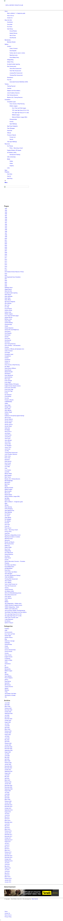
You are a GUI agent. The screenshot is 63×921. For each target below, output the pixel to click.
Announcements (8, 632)
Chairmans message (9, 641)
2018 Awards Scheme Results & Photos (14, 271)
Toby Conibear (8, 580)
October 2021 (8, 769)
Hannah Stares (8, 426)
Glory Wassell (8, 410)
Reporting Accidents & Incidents (12, 537)
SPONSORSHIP (9, 568)
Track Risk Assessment (10, 586)
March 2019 (7, 820)
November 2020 (8, 787)
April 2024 (7, 727)
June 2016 (7, 864)
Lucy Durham (8, 470)
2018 (6, 270)
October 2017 (8, 838)
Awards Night (8, 635)
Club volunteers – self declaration (13, 345)
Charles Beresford (9, 328)
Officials (7, 505)
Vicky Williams (8, 598)
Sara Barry (7, 556)
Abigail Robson (8, 289)
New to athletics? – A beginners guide (14, 501)
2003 (6, 243)
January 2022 (8, 764)
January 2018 (8, 833)
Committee (7, 352)
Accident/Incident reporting (11, 293)
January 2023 (8, 745)
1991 (6, 222)
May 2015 (7, 873)
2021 (6, 278)
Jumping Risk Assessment (11, 452)
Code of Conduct (9, 350)
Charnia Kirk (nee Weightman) (12, 329)
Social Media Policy (9, 566)
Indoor (6, 662)
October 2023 (8, 732)
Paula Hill (7, 526)
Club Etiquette (8, 333)
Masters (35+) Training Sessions (12, 479)
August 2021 (8, 773)
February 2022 (8, 762)
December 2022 (8, 747)
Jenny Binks (8, 442)
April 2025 (7, 717)
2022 (6, 280)
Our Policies (7, 514)
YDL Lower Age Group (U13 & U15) (13, 614)
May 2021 (7, 776)
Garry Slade (7, 405)
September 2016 (8, 861)
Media (6, 486)
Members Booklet (9, 487)
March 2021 (7, 780)
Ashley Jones (8, 312)
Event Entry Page (9, 389)
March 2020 (7, 799)
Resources (7, 540)
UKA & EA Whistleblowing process (13, 593)
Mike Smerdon (8, 491)
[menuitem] (32, 14)
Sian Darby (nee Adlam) (10, 565)
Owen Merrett (8, 517)
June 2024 (7, 725)
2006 (6, 249)
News (6, 503)
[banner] (16, 5)
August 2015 (8, 868)
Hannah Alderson (9, 419)
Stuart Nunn (7, 570)
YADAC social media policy (11, 608)
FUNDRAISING (8, 401)
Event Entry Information (10, 387)
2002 (6, 242)
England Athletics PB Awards (12, 384)
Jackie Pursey (8, 435)
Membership (7, 669)
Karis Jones (7, 457)
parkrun (6, 679)
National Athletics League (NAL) (12, 496)
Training (6, 587)
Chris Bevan (7, 331)
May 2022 (7, 757)
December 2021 (8, 766)
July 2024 (7, 724)
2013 (6, 261)
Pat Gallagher (8, 519)
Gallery (6, 403)
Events (6, 393)
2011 (6, 257)
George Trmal (8, 407)
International (7, 663)
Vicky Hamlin (8, 596)
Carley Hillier (8, 321)
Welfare (6, 601)
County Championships (10, 649)
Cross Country (8, 655)
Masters (7, 667)
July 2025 (7, 715)
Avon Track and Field (10, 634)
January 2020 (8, 803)
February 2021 (8, 782)
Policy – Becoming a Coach (11, 529)
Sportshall (7, 683)
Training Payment (9, 589)
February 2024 (8, 731)
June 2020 (7, 794)
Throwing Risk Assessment (11, 579)
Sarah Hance (8, 558)
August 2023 (8, 734)
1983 (6, 208)
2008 (6, 252)
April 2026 (7, 704)
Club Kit (6, 336)
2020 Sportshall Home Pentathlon (13, 277)
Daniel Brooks (8, 370)
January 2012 (8, 882)
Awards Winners (8, 317)
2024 (6, 284)
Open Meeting (8, 676)
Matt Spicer (7, 482)
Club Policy (7, 338)
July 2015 (7, 869)
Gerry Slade (7, 408)
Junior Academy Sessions (11, 454)
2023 (6, 282)
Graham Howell (8, 412)
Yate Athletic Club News (10, 693)
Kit (5, 665)
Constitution (7, 359)
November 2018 (8, 822)
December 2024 (8, 718)
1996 (6, 231)
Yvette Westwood (9, 619)
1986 (6, 214)
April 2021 (7, 778)
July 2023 (7, 736)
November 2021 (8, 768)
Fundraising (7, 658)
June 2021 (7, 775)
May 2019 (7, 817)
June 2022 (7, 755)
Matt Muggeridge (9, 480)
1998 (6, 235)
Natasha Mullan (8, 494)
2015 (6, 264)
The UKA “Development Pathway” (13, 575)
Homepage (7, 429)
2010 (6, 256)
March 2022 (7, 761)
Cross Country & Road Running (12, 364)
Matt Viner (7, 484)
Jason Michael (8, 440)
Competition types (9, 354)
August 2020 (8, 790)
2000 (6, 238)
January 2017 (8, 854)
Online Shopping (8, 508)
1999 (6, 236)
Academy (7, 628)
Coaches (7, 347)
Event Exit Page (8, 391)
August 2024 (8, 722)
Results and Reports (9, 542)
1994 (6, 228)
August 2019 (8, 812)
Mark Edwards (8, 475)
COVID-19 (7, 363)
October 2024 (8, 720)
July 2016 (7, 862)
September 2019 (8, 810)
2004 (6, 245)
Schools (7, 559)
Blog (6, 639)
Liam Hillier (7, 466)
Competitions (8, 356)
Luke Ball (7, 472)
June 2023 (7, 738)
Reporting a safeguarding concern (13, 535)
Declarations (8, 373)
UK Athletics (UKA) (9, 591)
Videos (6, 600)
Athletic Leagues (9, 314)
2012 (6, 259)
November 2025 (8, 710)
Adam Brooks (8, 294)
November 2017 (8, 836)
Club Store (7, 342)
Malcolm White (8, 473)
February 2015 (8, 878)
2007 (6, 250)
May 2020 (7, 796)
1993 (6, 226)
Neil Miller (7, 498)
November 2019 (8, 806)
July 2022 (7, 754)
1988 (6, 217)
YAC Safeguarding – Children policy (13, 603)
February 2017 (8, 852)
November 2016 (8, 857)
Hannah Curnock (9, 421)
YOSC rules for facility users (11, 617)
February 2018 (8, 831)
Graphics (7, 414)
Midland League (8, 489)
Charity (6, 326)
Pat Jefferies (8, 521)
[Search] (5, 180)
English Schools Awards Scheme (13, 386)
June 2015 (7, 871)
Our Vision (7, 515)
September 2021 (8, 771)
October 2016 (8, 859)
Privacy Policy (8, 531)
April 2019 (7, 818)
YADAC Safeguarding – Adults (12, 607)
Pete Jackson (8, 528)
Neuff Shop (7, 500)
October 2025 (8, 711)
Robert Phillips (8, 547)
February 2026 (8, 708)
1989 (6, 219)
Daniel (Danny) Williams (10, 368)
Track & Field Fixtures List (11, 584)
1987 (6, 215)
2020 (6, 275)
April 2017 (7, 848)
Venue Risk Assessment (10, 594)
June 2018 (7, 824)
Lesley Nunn (8, 465)
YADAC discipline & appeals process (13, 605)
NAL (6, 672)
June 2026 (7, 703)
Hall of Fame (8, 417)
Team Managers (8, 573)
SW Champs (8, 685)
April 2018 (7, 827)
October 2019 (8, 808)
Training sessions (9, 686)
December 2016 (8, 855)
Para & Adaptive (8, 677)
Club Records (8, 340)
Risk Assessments (9, 543)
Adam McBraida (8, 296)
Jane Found (7, 438)
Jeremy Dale (8, 444)
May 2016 (7, 866)
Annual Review (8, 308)
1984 (6, 210)
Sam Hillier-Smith (9, 552)
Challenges (7, 642)
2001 (6, 240)
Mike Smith (7, 493)
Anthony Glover (8, 310)
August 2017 (8, 841)
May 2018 (7, 826)
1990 (6, 221)
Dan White (7, 366)
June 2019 (7, 815)
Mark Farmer (8, 477)
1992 (6, 224)
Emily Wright (8, 382)
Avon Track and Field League (12, 315)
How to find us (8, 431)
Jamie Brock (8, 436)
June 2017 (7, 845)
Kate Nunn (7, 459)
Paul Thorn (7, 524)
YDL (6, 697)
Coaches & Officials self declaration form (14, 349)
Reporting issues (9, 538)
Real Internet (35, 899)
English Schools (8, 656)
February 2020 (8, 801)
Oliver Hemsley (8, 507)
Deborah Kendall (8, 372)
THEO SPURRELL (9, 577)
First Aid (7, 398)
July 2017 (7, 843)
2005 (6, 247)
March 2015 (7, 876)
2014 (6, 263)
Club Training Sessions (10, 343)
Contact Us (7, 361)
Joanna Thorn (8, 447)
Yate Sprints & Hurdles (10, 695)
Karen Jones (8, 456)
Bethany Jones (8, 319)
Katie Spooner (8, 461)
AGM (6, 630)
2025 (6, 286)
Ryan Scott (7, 549)
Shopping (7, 563)
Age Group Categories (10, 301)
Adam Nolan (7, 298)
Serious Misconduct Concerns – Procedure (15, 561)
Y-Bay (6, 692)
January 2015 (8, 880)
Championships (8, 324)
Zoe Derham (7, 621)
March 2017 (7, 850)
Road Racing (8, 681)
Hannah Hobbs (8, 422)
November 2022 (8, 748)
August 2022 (8, 752)
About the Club (8, 291)
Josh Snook (7, 449)
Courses (7, 653)
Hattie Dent (7, 428)
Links (6, 468)
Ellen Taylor (7, 379)
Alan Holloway (8, 303)
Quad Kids (7, 533)
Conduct (7, 357)
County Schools (8, 651)
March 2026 (7, 706)
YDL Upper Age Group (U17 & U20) (13, 615)
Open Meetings (8, 512)
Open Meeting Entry (9, 510)
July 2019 (7, 813)
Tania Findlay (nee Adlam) (11, 572)
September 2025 (8, 713)
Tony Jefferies (8, 582)
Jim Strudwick (8, 445)
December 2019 (8, 804)
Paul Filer (7, 522)
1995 (6, 229)
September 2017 (8, 840)
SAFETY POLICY (9, 623)
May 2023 (7, 740)
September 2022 (8, 750)
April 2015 (7, 875)
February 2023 (8, 743)
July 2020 (7, 792)
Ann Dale (7, 307)
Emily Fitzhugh (8, 380)
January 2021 (8, 783)
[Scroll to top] (0, 920)
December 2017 (8, 834)
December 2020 (8, 785)
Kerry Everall (8, 463)
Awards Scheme (8, 637)
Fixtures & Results (9, 400)
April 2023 (7, 741)
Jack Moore (7, 433)
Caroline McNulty (9, 322)
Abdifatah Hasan (9, 287)
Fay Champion (8, 394)
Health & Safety (8, 660)
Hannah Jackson (9, 424)
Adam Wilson (8, 300)
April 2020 (7, 797)
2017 (6, 268)
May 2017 (7, 847)
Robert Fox (7, 545)
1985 (6, 212)
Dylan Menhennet (9, 375)
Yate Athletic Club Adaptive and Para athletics (16, 612)
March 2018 (7, 829)
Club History (7, 335)
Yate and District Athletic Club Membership (15, 610)
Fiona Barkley (8, 396)
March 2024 (7, 729)
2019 (6, 273)
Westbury (7, 690)
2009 (6, 254)
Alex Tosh (7, 305)
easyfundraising (8, 377)
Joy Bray (7, 450)
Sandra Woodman (9, 554)
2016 (6, 266)
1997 (6, 233)
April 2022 (7, 759)
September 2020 (8, 789)
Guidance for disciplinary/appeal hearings (14, 415)
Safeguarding (8, 551)
